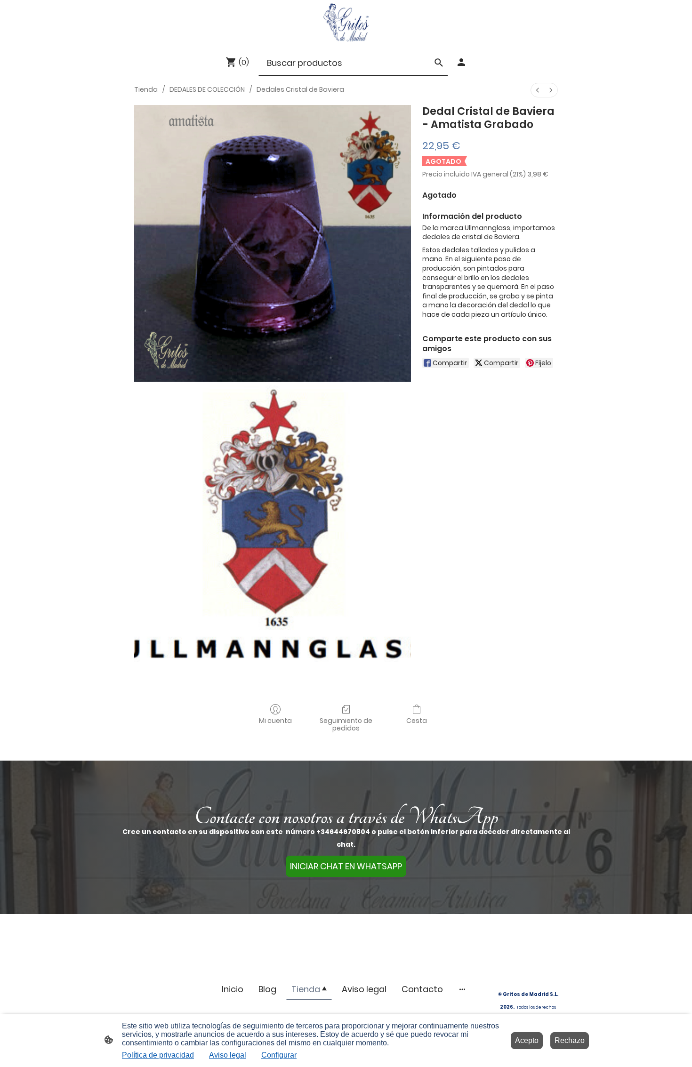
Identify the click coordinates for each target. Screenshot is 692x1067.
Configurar (279, 1055)
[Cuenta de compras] (461, 62)
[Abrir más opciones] (462, 989)
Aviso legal (227, 1055)
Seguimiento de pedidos (346, 724)
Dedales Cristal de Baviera (300, 89)
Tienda (146, 89)
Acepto (527, 1040)
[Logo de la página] (345, 22)
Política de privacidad (158, 1055)
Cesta (416, 720)
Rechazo (570, 1040)
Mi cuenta (275, 720)
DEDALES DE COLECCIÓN (207, 89)
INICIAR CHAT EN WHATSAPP (346, 866)
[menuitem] (537, 90)
